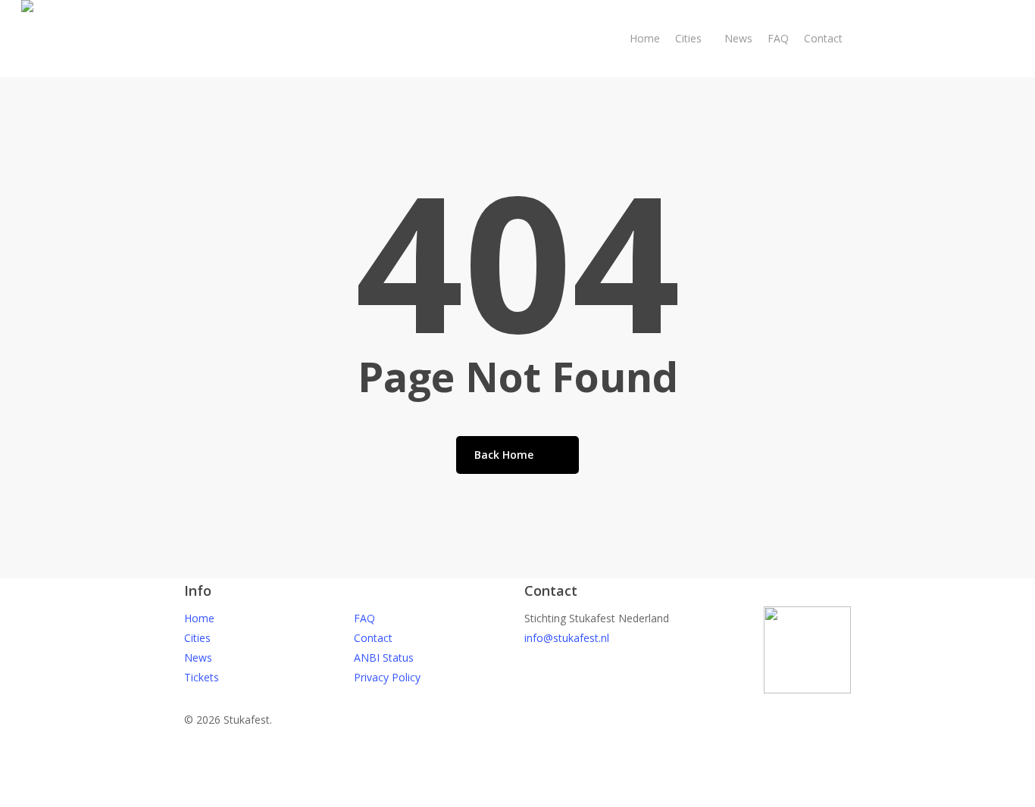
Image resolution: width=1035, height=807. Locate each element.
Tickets (201, 677)
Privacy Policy (387, 677)
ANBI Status (384, 657)
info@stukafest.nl (566, 638)
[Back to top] (517, 797)
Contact (373, 638)
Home (199, 618)
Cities (197, 638)
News (198, 657)
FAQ (364, 618)
